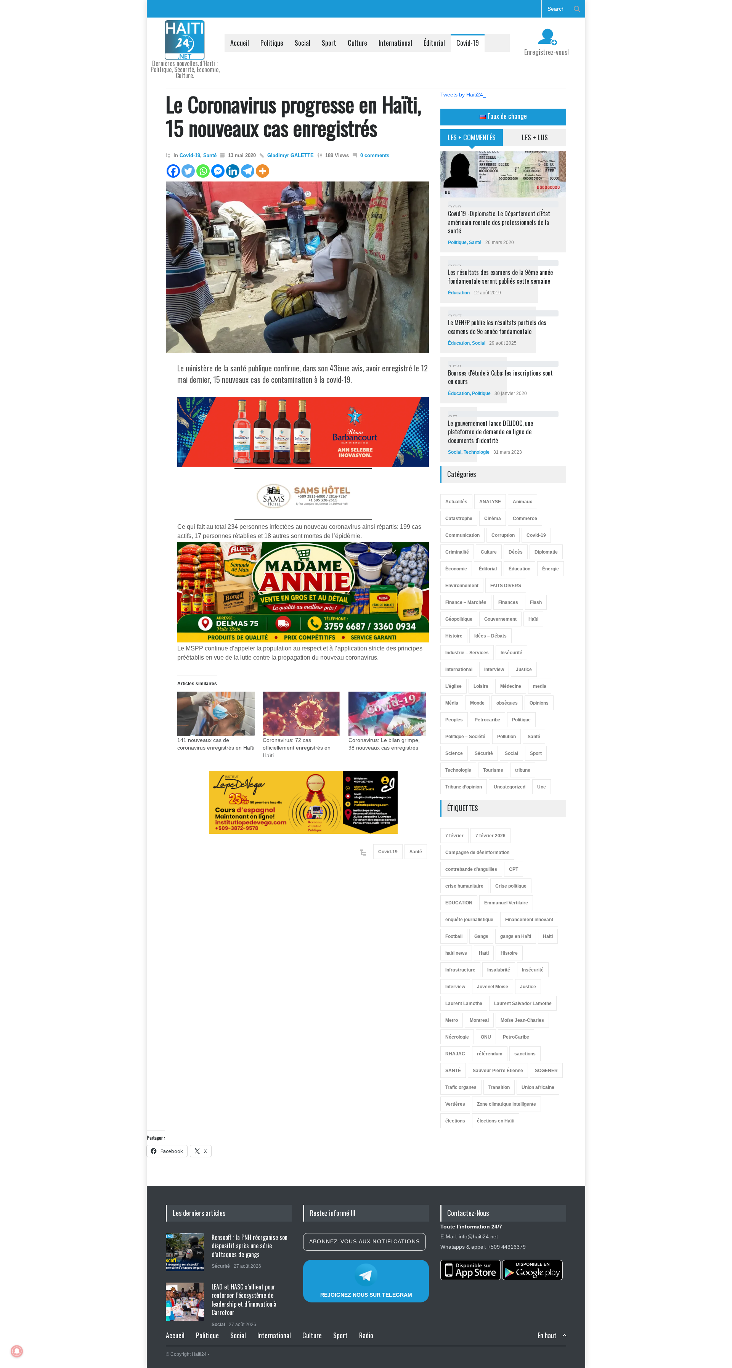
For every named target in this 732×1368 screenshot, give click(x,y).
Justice (524, 669)
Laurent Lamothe (463, 1003)
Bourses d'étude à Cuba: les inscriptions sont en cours (500, 377)
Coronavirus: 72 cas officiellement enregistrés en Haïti (297, 747)
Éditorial (434, 43)
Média (451, 703)
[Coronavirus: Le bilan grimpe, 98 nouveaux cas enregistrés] (387, 714)
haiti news (456, 953)
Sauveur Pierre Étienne (498, 1070)
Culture (357, 43)
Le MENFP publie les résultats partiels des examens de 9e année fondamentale (497, 327)
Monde (477, 703)
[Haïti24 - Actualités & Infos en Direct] (185, 51)
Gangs (481, 936)
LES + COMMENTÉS (472, 137)
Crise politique (511, 886)
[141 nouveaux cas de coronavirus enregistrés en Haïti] (216, 714)
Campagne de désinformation (477, 852)
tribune (522, 770)
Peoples (454, 720)
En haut (547, 1335)
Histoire (453, 636)
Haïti (533, 619)
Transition (499, 1087)
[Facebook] (173, 171)
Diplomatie (546, 552)
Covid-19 (467, 43)
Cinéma (492, 518)
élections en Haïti (495, 1121)
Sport (329, 43)
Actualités (456, 501)
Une (541, 787)
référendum (489, 1054)
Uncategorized (509, 787)
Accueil (239, 43)
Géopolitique (458, 619)
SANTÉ (453, 1070)
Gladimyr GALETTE (290, 155)
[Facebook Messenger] (218, 171)
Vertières (455, 1104)
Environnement (461, 585)
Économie (456, 569)
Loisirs (481, 686)
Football (453, 936)
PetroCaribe (516, 1037)
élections (455, 1121)
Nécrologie (457, 1037)
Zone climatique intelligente (506, 1104)
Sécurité (484, 753)
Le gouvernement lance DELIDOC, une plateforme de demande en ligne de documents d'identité (490, 432)
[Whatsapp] (203, 171)
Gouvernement (500, 619)
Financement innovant (529, 919)
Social (302, 43)
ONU (486, 1037)
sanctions (525, 1054)
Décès (516, 552)
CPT (513, 869)
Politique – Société (465, 736)
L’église (453, 686)
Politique (271, 43)
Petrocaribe (487, 720)
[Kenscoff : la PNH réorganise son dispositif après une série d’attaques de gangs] (185, 1252)
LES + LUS (535, 137)
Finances (508, 602)
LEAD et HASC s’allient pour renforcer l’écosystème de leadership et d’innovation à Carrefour (244, 1299)
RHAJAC (455, 1054)
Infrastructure (460, 970)
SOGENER (546, 1070)
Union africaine (538, 1087)
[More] (262, 171)
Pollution (506, 736)
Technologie (477, 452)
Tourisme (493, 770)
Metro (451, 1020)
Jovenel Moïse (492, 986)
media (539, 686)
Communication (462, 535)
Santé (210, 155)
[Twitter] (188, 171)
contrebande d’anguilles (471, 869)
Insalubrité (498, 970)
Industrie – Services (467, 652)
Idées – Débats (490, 636)
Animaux (522, 501)
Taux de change (506, 115)
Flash (536, 602)
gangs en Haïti (515, 936)
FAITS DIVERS (505, 585)
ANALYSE (490, 501)
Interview (494, 669)
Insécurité (511, 652)
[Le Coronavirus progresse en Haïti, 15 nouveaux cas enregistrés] (297, 267)
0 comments (374, 155)
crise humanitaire (464, 886)
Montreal (479, 1020)
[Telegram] (247, 171)
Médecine (510, 686)
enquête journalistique (469, 919)
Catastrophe (458, 518)
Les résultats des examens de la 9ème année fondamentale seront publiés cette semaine (500, 276)
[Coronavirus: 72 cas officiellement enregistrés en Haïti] (301, 714)
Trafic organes (461, 1087)
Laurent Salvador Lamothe (523, 1003)
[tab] (471, 140)
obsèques (507, 703)
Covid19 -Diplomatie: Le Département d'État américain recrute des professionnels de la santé (499, 222)
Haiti (548, 936)
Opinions (539, 703)
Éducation (459, 292)
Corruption (503, 535)
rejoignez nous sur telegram (366, 1295)
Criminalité (457, 552)
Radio (366, 1335)
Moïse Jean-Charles (522, 1020)
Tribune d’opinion (463, 787)
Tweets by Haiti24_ (463, 95)
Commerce (525, 518)
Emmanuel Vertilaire (506, 903)
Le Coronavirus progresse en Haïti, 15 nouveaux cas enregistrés (293, 115)
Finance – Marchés (465, 602)
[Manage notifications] (17, 1351)
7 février (454, 835)
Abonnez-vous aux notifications (364, 1241)
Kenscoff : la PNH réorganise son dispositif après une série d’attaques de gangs (249, 1246)
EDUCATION (458, 903)
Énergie (550, 569)
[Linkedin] (232, 171)
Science (454, 753)
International (395, 43)
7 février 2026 (490, 835)
